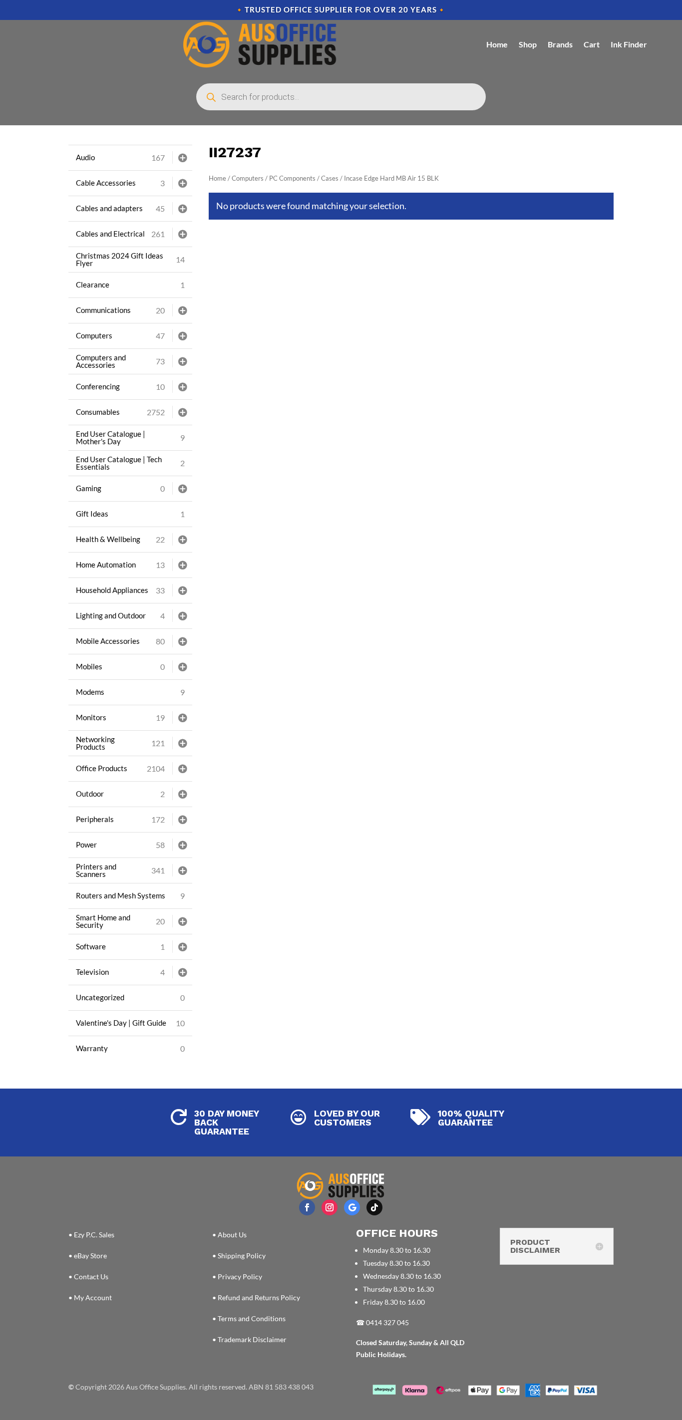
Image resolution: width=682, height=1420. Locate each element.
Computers (248, 178)
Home (497, 44)
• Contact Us (88, 1276)
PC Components (292, 178)
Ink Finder (629, 44)
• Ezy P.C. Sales (91, 1234)
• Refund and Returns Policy (256, 1297)
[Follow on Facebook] (307, 1207)
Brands (560, 44)
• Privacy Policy (237, 1276)
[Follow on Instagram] (330, 1207)
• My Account (90, 1297)
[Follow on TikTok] (374, 1207)
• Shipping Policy (239, 1255)
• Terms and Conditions (249, 1318)
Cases (330, 178)
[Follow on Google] (352, 1207)
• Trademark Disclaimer (249, 1339)
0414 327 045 (387, 1322)
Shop (528, 44)
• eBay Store (87, 1255)
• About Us (229, 1234)
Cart (592, 44)
